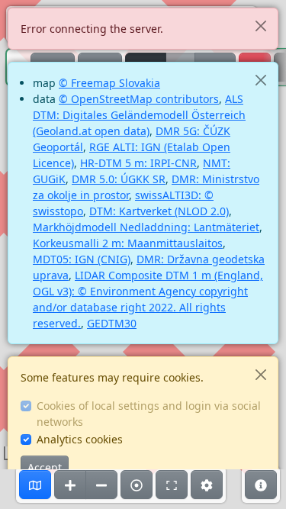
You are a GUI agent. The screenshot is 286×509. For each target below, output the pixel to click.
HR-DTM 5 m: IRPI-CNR (138, 163)
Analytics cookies (80, 439)
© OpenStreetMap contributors (139, 99)
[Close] (260, 26)
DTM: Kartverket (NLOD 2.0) (159, 211)
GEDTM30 (112, 323)
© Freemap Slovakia (109, 83)
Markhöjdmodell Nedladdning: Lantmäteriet (146, 227)
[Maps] (35, 484)
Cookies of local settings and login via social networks (149, 413)
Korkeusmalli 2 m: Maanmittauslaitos (128, 243)
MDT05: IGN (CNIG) (81, 259)
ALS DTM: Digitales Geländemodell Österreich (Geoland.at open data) (139, 115)
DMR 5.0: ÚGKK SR (118, 179)
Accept (44, 467)
